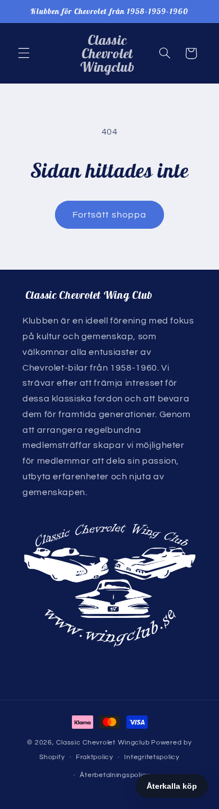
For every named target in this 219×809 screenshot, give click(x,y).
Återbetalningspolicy (115, 775)
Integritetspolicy (152, 757)
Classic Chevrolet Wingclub (102, 742)
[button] (23, 53)
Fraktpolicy (94, 757)
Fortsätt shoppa (109, 214)
